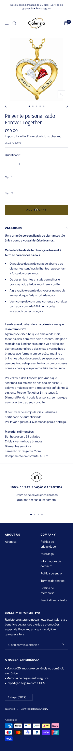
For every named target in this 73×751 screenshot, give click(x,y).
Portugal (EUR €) (17, 697)
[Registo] (62, 644)
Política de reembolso (47, 590)
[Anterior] (6, 106)
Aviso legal (47, 554)
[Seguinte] (66, 106)
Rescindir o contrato (54, 600)
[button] (36, 177)
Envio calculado (36, 136)
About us (10, 541)
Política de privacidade (48, 544)
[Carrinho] (66, 23)
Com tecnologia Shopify (34, 708)
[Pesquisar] (14, 23)
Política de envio (51, 573)
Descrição (13, 227)
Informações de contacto (51, 563)
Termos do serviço (52, 580)
